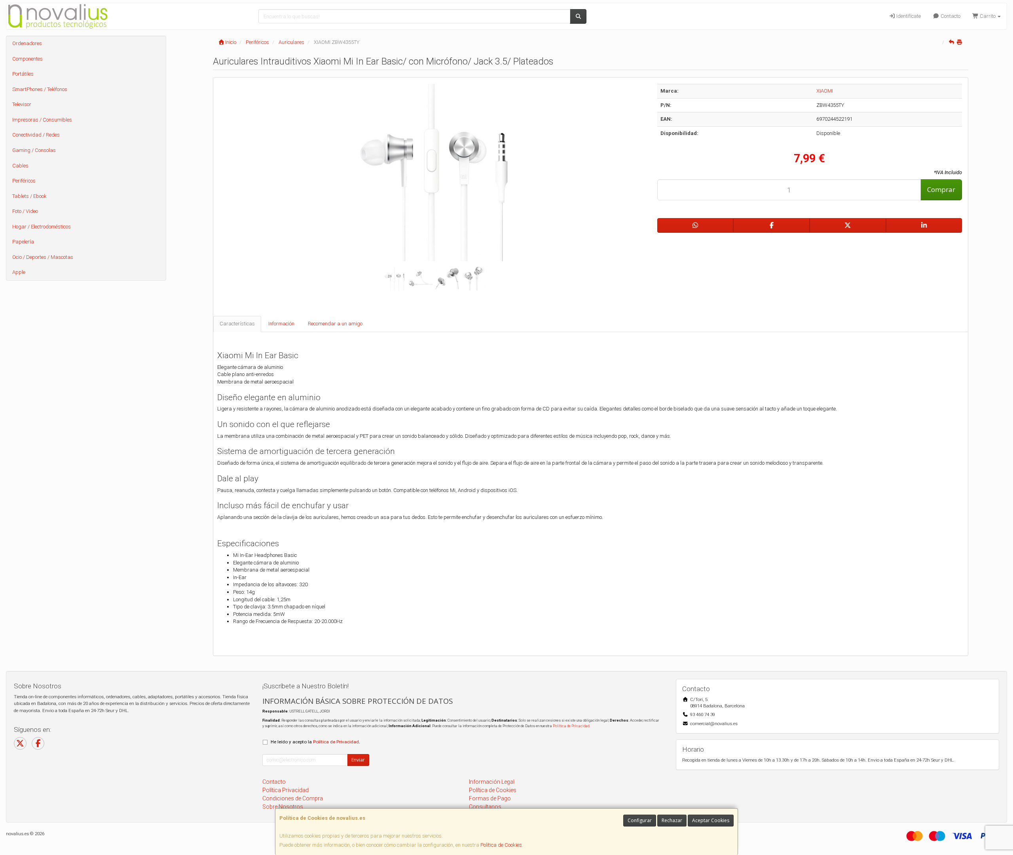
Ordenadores (27, 43)
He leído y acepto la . (315, 742)
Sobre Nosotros (282, 807)
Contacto (949, 16)
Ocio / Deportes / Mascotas (42, 257)
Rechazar (672, 820)
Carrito (988, 16)
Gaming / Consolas (34, 150)
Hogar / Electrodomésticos (41, 227)
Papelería (23, 242)
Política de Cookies (501, 845)
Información (281, 324)
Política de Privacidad (571, 726)
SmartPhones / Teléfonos (39, 89)
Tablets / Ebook (29, 196)
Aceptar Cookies (710, 820)
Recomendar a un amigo (335, 324)
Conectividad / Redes (36, 135)
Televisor (21, 104)
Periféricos (24, 181)
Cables (20, 166)
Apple (18, 272)
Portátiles (23, 74)
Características (237, 324)
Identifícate (908, 16)
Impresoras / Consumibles (42, 120)
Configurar (640, 820)
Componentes (27, 59)
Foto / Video (25, 211)
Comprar (941, 189)
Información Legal (491, 782)
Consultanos (485, 807)
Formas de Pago (490, 798)
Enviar (358, 759)
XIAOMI (824, 91)
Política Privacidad (285, 790)
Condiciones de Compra (292, 798)
